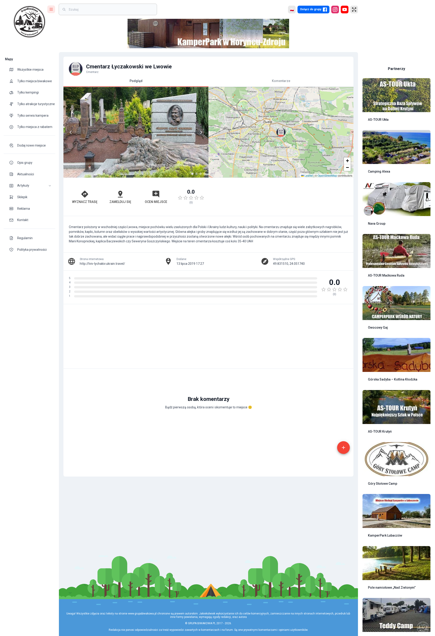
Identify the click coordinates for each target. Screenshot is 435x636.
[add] (343, 447)
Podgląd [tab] (136, 81)
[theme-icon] (13, 69)
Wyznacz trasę (84, 202)
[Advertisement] (280, 197)
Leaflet (308, 175)
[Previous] (70, 132)
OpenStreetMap (327, 175)
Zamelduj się (120, 202)
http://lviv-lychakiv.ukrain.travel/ (102, 263)
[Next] (201, 132)
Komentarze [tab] (281, 81)
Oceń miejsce (156, 202)
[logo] (29, 22)
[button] (29, 185)
